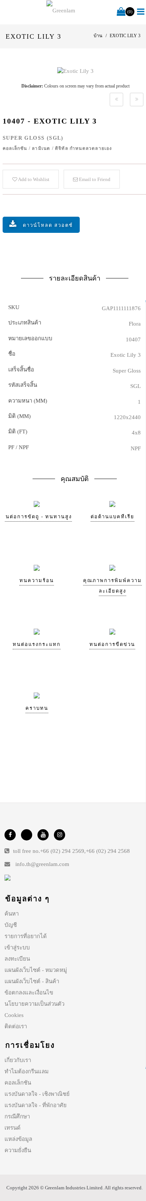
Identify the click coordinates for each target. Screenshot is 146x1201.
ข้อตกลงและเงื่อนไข (28, 993)
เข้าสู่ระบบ (17, 948)
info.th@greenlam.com (42, 864)
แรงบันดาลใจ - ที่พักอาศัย (35, 1105)
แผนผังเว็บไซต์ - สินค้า (31, 981)
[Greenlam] (61, 10)
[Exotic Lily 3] (75, 71)
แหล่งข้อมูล (18, 1139)
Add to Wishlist (33, 179)
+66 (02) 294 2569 (62, 851)
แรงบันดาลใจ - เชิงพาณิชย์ (37, 1094)
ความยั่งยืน (17, 1150)
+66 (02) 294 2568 (108, 851)
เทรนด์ (12, 1128)
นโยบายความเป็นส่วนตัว (34, 1004)
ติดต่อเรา (15, 1026)
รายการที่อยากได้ (25, 936)
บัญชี (10, 925)
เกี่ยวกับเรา (17, 1060)
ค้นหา (11, 914)
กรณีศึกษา (17, 1116)
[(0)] (121, 12)
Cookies (14, 1015)
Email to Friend (94, 179)
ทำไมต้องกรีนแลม (26, 1071)
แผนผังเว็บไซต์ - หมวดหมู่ (35, 970)
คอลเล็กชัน (17, 1083)
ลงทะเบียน (17, 959)
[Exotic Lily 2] (116, 99)
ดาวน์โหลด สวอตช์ (48, 225)
